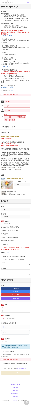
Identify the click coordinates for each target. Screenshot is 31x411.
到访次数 (3, 214)
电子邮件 (5, 338)
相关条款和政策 (21, 368)
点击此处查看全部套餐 (7, 87)
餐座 (10, 117)
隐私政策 (15, 390)
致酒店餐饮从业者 (15, 384)
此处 (12, 90)
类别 (5, 114)
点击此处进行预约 (7, 35)
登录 (2, 285)
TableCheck (15, 298)
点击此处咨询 (6, 66)
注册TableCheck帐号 (8, 351)
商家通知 (3, 11)
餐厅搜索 (15, 396)
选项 (13, 127)
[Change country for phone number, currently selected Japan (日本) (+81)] (3, 318)
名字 (4, 304)
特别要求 (3, 268)
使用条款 (15, 387)
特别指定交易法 (15, 393)
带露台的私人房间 (10, 120)
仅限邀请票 (5, 127)
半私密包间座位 (20, 117)
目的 (2, 206)
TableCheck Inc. (13, 400)
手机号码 (5, 315)
